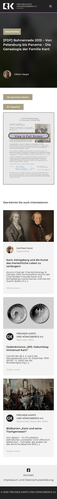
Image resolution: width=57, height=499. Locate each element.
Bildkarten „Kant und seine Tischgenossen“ (24, 430)
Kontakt (28, 475)
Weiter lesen (13, 288)
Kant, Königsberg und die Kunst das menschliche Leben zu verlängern (27, 263)
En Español (13, 106)
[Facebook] (28, 470)
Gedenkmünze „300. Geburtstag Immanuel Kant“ (27, 348)
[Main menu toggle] (50, 6)
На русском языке (18, 97)
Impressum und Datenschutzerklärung (28, 479)
